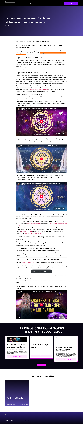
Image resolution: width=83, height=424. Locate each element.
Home (25, 3)
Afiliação (30, 3)
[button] (41, 365)
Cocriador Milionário (26, 231)
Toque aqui (29, 280)
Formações (40, 3)
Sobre (53, 3)
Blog (45, 3)
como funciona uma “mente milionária (38, 89)
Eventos (48, 3)
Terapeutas (35, 3)
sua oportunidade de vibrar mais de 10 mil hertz (36, 233)
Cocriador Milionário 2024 (34, 223)
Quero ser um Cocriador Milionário (41, 271)
